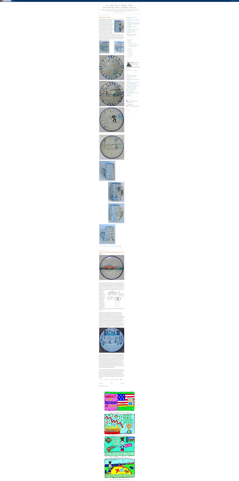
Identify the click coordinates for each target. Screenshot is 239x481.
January (130, 55)
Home (112, 383)
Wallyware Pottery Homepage (131, 75)
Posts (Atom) (106, 385)
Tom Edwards (136, 62)
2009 (129, 40)
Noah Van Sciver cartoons (130, 90)
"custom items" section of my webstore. (107, 367)
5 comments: (116, 246)
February (130, 53)
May (129, 48)
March (130, 51)
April (130, 50)
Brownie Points (130, 104)
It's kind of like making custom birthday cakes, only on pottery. (111, 252)
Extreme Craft (130, 102)
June (129, 42)
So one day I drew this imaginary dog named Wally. (119, 6)
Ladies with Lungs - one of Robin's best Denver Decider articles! (133, 83)
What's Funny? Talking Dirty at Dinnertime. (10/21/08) (131, 35)
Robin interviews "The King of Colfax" (132, 84)
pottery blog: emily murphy (132, 101)
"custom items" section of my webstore (111, 37)
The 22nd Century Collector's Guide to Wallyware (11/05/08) (132, 30)
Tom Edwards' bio (129, 95)
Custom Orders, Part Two (104, 17)
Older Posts (122, 383)
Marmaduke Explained (130, 91)
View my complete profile (131, 70)
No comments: (117, 379)
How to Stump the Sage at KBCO (133, 106)
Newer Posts (101, 383)
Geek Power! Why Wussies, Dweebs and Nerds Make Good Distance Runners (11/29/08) (133, 24)
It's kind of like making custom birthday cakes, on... (133, 46)
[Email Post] (120, 246)
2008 (129, 57)
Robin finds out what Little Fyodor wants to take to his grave (132, 87)
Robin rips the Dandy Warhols (131, 88)
